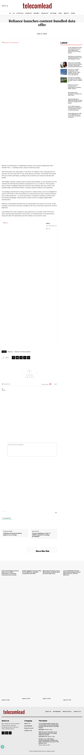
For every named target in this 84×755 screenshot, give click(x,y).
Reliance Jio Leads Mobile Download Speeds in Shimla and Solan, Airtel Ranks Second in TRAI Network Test (75, 64)
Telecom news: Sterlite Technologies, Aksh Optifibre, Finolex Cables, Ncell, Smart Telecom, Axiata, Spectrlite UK (74, 72)
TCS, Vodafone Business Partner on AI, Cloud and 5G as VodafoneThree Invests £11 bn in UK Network (75, 108)
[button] (5, 5)
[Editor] (23, 283)
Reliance (10, 351)
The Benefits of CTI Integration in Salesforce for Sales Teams (75, 94)
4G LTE (40, 745)
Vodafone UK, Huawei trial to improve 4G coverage (12, 534)
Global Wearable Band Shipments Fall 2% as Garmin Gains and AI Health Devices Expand (75, 101)
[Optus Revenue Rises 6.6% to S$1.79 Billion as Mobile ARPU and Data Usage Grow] (52, 562)
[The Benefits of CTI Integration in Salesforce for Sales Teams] (63, 94)
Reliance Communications (23, 351)
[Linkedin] (17, 357)
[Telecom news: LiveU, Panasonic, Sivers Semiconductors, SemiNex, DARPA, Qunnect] (63, 87)
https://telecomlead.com (51, 225)
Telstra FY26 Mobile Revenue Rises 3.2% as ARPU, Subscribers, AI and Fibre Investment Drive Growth (10, 573)
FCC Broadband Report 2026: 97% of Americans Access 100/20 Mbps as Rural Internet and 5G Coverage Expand (75, 50)
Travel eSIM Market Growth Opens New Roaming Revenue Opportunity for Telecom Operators (72, 573)
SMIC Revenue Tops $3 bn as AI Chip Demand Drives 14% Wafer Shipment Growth (75, 57)
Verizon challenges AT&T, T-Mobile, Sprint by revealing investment (41, 535)
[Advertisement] (72, 131)
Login (55, 384)
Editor (48, 223)
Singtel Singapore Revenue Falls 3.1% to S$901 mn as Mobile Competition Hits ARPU (31, 572)
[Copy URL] (13, 357)
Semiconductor (43, 736)
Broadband (42, 729)
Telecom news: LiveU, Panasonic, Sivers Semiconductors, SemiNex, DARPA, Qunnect (74, 86)
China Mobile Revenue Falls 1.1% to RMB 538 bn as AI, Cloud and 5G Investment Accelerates (74, 115)
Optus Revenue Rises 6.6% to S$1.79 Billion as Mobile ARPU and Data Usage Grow (51, 572)
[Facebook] (46, 228)
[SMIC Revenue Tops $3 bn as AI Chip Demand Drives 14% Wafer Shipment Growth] (63, 58)
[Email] (28, 357)
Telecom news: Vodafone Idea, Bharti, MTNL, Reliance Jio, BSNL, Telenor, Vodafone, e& (75, 79)
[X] (49, 228)
